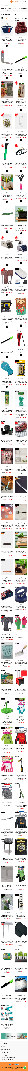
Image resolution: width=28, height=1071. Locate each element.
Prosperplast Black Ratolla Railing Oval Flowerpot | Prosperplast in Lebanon (7, 915)
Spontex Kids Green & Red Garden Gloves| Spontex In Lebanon (21, 320)
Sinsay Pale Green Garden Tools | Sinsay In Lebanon (7, 497)
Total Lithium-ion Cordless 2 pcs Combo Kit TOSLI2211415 (7, 1026)
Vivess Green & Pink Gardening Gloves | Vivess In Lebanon (21, 636)
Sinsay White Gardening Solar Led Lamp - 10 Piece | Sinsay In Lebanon (7, 525)
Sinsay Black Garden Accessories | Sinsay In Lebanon (21, 227)
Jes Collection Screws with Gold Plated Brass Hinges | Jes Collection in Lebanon (21, 381)
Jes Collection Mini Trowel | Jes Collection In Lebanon (21, 663)
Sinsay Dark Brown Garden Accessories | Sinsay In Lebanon (7, 553)
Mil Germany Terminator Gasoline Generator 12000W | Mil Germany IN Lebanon (7, 320)
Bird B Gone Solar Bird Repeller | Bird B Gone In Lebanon (20, 257)
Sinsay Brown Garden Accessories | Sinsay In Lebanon (7, 580)
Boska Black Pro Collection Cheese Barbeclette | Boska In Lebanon (21, 915)
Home (2, 10)
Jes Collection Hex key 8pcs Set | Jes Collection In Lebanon (21, 165)
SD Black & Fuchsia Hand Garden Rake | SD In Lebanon (21, 195)
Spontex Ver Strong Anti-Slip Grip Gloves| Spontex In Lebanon (21, 832)
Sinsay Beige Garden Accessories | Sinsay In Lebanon (21, 553)
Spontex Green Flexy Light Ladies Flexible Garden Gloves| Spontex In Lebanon (7, 749)
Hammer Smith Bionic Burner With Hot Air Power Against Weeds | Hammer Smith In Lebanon (21, 804)
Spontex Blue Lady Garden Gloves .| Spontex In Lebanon (21, 719)
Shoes (9, 8)
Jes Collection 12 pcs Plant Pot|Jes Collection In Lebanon (7, 442)
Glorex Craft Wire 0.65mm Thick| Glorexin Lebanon (7, 226)
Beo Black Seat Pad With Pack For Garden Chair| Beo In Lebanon (21, 943)
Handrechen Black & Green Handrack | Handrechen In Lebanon (7, 165)
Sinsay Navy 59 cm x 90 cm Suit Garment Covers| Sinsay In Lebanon (21, 498)
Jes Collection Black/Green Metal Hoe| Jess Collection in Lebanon (7, 351)
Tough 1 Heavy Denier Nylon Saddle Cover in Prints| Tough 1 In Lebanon (7, 289)
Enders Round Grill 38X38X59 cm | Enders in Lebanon (7, 860)
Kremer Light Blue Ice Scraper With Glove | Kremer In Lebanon (7, 381)
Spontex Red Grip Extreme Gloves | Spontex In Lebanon (21, 748)
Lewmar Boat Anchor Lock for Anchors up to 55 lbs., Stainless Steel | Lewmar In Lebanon (7, 258)
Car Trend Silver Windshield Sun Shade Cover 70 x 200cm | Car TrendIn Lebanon (21, 997)
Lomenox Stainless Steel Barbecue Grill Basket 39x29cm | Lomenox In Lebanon (21, 470)
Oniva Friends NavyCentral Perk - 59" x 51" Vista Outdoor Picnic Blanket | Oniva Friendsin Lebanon (7, 608)
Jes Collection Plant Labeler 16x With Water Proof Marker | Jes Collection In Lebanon (21, 103)
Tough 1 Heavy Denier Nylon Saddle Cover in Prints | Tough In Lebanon (7, 636)
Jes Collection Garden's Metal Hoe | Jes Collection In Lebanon (7, 832)
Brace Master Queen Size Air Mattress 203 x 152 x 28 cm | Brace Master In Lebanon (21, 290)
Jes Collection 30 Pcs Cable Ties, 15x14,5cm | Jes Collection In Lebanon (21, 134)
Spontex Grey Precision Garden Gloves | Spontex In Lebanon (7, 804)
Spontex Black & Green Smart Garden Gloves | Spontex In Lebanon (20, 887)
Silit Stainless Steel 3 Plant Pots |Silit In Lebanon (21, 969)
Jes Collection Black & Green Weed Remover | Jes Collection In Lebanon (7, 997)
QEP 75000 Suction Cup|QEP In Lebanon (21, 607)
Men (19, 8)
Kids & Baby (24, 8)
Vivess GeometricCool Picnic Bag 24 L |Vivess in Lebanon (7, 970)
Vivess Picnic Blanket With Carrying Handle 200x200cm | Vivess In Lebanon (7, 691)
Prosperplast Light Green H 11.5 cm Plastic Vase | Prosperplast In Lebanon (7, 664)
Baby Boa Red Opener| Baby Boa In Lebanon (21, 350)
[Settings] (23, 2)
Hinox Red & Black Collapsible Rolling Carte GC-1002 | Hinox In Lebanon (21, 691)
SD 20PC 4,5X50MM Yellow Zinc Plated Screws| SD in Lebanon (7, 134)
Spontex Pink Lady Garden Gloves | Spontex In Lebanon (7, 777)
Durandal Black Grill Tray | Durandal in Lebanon (21, 859)
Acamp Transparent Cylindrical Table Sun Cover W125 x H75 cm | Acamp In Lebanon (7, 887)
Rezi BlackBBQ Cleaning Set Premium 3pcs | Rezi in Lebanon (7, 469)
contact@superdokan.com (9, 1057)
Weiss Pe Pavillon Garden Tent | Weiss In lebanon (7, 942)
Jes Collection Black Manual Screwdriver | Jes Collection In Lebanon (21, 777)
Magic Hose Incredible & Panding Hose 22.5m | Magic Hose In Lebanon (7, 721)
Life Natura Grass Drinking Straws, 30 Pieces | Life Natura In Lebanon (7, 412)
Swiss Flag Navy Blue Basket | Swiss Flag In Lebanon (7, 41)
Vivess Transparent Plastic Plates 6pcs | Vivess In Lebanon (7, 102)
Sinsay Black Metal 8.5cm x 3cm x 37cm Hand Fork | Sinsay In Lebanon (21, 525)
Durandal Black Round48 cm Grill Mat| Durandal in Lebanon (21, 442)
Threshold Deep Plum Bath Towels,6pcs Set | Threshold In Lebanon (21, 41)
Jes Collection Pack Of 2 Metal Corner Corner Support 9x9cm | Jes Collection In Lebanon (7, 71)
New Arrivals (4, 8)
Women (14, 8)
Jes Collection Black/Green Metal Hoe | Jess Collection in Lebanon (21, 71)
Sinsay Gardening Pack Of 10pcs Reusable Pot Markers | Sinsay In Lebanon (7, 196)
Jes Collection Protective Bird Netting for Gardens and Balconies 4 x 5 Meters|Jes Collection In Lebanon (21, 413)
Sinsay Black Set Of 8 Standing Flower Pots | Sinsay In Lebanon (21, 580)
